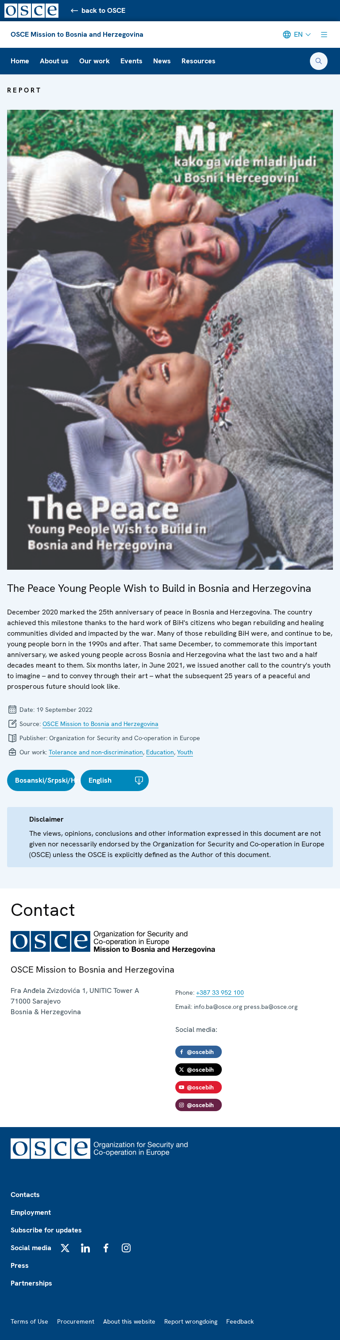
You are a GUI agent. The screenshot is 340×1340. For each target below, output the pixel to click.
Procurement (75, 1321)
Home (20, 61)
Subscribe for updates (46, 1230)
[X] (65, 1248)
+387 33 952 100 (220, 992)
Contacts (25, 1194)
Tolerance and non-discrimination (96, 752)
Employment (31, 1212)
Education (160, 752)
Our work (94, 61)
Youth (185, 752)
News (162, 61)
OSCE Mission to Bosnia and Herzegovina (77, 34)
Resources (199, 61)
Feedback (240, 1321)
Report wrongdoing (190, 1321)
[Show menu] (324, 34)
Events (131, 61)
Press (20, 1265)
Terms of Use (29, 1321)
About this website (129, 1321)
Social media (31, 1247)
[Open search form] (319, 61)
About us (54, 61)
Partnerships (31, 1283)
